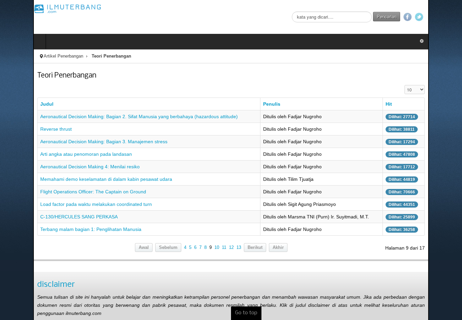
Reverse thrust (23, 129)
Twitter (452, 17)
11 (224, 247)
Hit (415, 104)
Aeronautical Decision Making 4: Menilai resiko (57, 166)
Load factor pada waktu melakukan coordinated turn (63, 204)
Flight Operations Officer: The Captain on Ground (60, 191)
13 (238, 247)
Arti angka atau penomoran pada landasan (53, 154)
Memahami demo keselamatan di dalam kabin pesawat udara (73, 179)
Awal (144, 247)
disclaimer (23, 284)
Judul (13, 104)
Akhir (278, 247)
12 (231, 247)
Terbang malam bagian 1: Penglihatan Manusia (57, 229)
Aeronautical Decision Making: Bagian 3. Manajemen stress (70, 141)
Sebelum (168, 247)
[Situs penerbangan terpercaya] (34, 8)
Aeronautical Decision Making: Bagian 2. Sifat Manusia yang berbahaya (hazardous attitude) (106, 116)
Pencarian (420, 16)
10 (216, 247)
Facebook (441, 17)
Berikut (255, 247)
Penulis (276, 104)
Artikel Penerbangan (30, 56)
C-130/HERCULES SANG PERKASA (46, 216)
